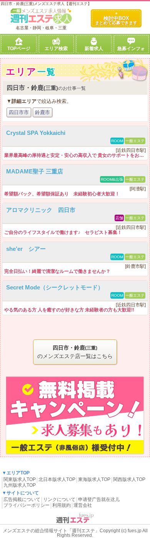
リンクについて (59, 499)
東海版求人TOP (94, 479)
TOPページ (18, 48)
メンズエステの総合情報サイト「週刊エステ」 (51, 530)
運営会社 (82, 505)
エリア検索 (56, 48)
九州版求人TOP (19, 485)
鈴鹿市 (42, 112)
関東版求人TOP (19, 479)
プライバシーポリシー (26, 505)
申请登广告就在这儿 (99, 499)
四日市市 (19, 112)
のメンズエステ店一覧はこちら (75, 352)
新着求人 (94, 48)
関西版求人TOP (129, 479)
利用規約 (61, 505)
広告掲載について (21, 499)
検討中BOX (116, 20)
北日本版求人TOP (56, 479)
